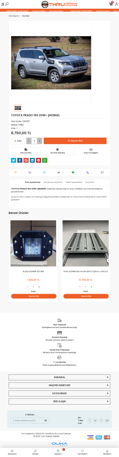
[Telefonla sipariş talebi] (88, 172)
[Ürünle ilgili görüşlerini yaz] (45, 172)
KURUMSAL (59, 377)
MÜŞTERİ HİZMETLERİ (59, 385)
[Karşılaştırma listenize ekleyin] (59, 172)
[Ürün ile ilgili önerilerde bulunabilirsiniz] (103, 172)
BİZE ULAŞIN (59, 401)
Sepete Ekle (77, 140)
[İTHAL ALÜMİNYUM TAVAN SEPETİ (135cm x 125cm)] (86, 244)
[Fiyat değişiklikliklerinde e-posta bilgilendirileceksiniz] (74, 172)
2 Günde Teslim (34, 11)
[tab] (32, 182)
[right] (108, 260)
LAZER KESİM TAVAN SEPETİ (13, 11)
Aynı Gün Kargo (51, 11)
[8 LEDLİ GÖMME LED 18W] (33, 244)
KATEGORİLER (59, 393)
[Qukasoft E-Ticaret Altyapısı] (59, 444)
